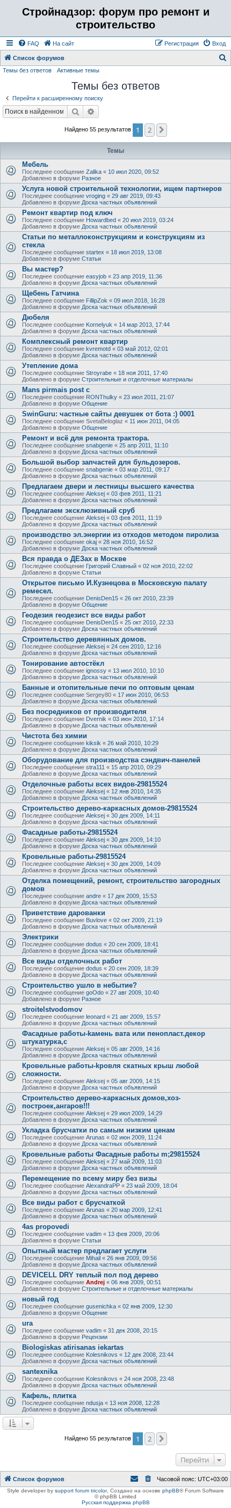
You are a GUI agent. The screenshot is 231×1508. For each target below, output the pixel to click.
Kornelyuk (99, 324)
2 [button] (149, 130)
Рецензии (94, 1337)
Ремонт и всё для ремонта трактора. (85, 438)
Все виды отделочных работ (72, 961)
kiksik (93, 743)
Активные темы (78, 70)
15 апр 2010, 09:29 (136, 767)
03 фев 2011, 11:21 (136, 493)
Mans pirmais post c (56, 390)
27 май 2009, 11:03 (136, 1161)
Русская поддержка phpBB (116, 1502)
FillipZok (96, 300)
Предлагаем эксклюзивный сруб (78, 510)
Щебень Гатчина (50, 293)
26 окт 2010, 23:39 (149, 598)
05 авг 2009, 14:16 (135, 1049)
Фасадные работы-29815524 (70, 832)
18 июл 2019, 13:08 (136, 252)
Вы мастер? (42, 269)
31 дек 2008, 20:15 (132, 1330)
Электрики (40, 937)
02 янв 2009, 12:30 (147, 1306)
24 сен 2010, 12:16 (136, 646)
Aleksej (95, 493)
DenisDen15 (102, 598)
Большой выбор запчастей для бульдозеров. (101, 462)
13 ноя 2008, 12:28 (135, 1403)
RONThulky (101, 397)
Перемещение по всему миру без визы (89, 1178)
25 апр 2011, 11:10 (143, 445)
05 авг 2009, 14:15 (135, 1081)
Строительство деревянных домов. (84, 639)
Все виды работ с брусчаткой (73, 1202)
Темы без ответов (27, 70)
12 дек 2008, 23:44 (149, 1354)
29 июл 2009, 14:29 (136, 1113)
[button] (161, 129)
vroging (95, 196)
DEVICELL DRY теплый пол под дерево (90, 1275)
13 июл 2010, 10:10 (138, 670)
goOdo (95, 992)
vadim (94, 1234)
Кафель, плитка (49, 1396)
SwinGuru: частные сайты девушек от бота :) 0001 (108, 414)
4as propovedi (45, 1227)
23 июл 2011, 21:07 (149, 397)
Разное (91, 178)
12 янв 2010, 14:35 (136, 791)
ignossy (96, 670)
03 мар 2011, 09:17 (144, 469)
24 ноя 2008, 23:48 (149, 1378)
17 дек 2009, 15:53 (132, 896)
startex (95, 252)
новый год (40, 1299)
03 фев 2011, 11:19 (136, 517)
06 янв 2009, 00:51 (136, 1282)
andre (93, 896)
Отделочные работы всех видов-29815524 (94, 784)
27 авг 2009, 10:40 (134, 992)
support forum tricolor (81, 1491)
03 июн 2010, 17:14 (138, 719)
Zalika (94, 171)
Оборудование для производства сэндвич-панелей (111, 760)
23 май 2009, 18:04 (151, 1185)
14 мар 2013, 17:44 (144, 324)
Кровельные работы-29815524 (74, 856)
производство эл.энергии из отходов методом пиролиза (120, 535)
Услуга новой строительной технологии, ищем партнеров (122, 189)
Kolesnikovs (102, 1354)
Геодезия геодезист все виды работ (84, 615)
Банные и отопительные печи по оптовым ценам (108, 687)
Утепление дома (50, 366)
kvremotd (98, 348)
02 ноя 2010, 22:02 (168, 566)
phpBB (170, 1491)
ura (27, 1323)
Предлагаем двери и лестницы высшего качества (108, 486)
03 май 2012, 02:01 (142, 348)
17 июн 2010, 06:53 (143, 695)
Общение (94, 403)
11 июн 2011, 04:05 (154, 421)
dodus (94, 944)
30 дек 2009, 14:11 (135, 815)
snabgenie (99, 445)
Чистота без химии (54, 736)
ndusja (94, 1403)
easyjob (96, 276)
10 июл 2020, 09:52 (133, 171)
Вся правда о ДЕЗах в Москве (74, 559)
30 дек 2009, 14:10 (136, 839)
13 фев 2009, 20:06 (134, 1234)
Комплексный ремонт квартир (75, 341)
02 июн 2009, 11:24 (136, 1137)
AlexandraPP (103, 1185)
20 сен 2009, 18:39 (133, 968)
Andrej (95, 1282)
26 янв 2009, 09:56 (132, 1258)
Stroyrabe (99, 373)
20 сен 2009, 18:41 (133, 944)
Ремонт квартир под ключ (67, 213)
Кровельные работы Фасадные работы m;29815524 (111, 1154)
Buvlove (96, 920)
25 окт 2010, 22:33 (149, 622)
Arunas (95, 1137)
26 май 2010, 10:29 (132, 743)
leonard (95, 1016)
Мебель (35, 164)
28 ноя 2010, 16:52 (128, 542)
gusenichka (101, 1306)
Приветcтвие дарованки (63, 913)
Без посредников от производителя (84, 712)
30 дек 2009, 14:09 (136, 863)
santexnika (39, 1371)
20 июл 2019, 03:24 (148, 220)
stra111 (95, 767)
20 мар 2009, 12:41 (136, 1210)
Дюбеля (35, 317)
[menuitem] (28, 43)
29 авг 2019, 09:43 (136, 196)
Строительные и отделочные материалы (137, 379)
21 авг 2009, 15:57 (136, 1016)
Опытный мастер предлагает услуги (84, 1251)
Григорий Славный (111, 566)
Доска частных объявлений (119, 202)
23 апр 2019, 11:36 (137, 276)
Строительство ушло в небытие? (79, 985)
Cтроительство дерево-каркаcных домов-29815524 (109, 808)
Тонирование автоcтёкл (63, 663)
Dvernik (96, 719)
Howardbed (101, 220)
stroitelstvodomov (52, 1009)
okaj (91, 542)
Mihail (93, 1258)
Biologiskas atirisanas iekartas (73, 1347)
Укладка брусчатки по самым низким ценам (98, 1130)
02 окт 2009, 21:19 (137, 920)
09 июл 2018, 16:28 (139, 300)
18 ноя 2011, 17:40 (143, 373)
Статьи (91, 258)
